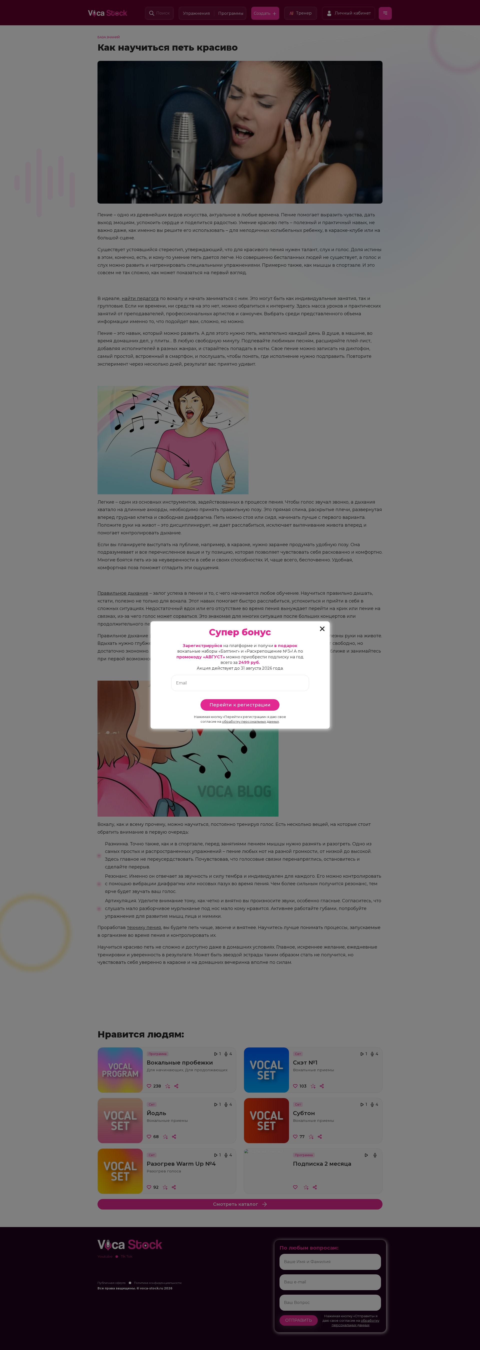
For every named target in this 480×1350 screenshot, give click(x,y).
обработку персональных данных (250, 721)
